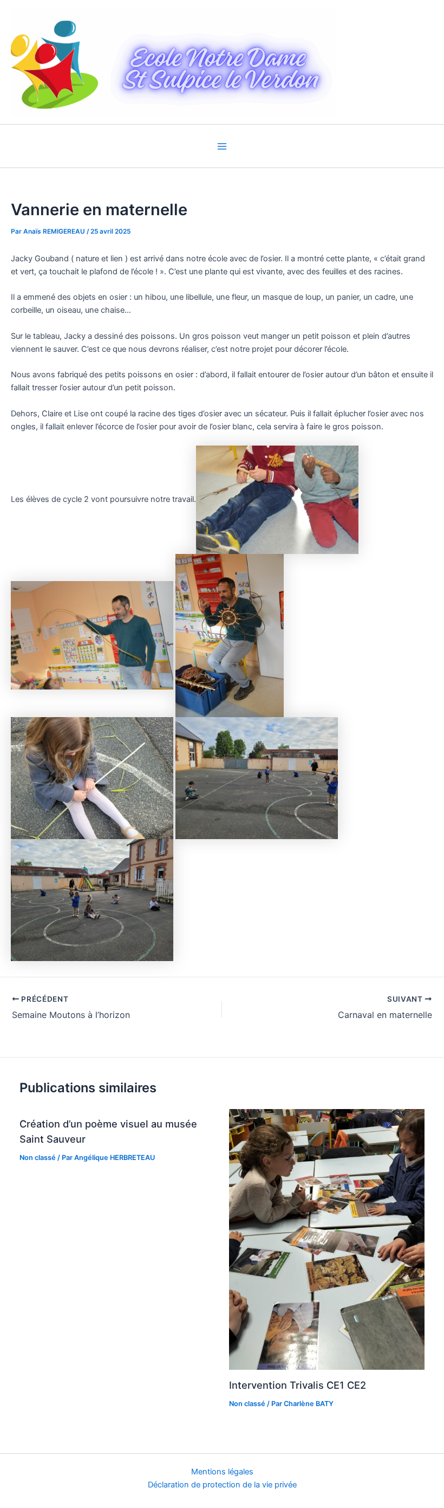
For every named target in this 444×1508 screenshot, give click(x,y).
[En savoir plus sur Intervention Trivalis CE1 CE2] (327, 1238)
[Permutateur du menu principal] (222, 146)
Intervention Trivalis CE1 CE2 (297, 1385)
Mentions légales (222, 1472)
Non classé (37, 1157)
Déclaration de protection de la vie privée (222, 1485)
